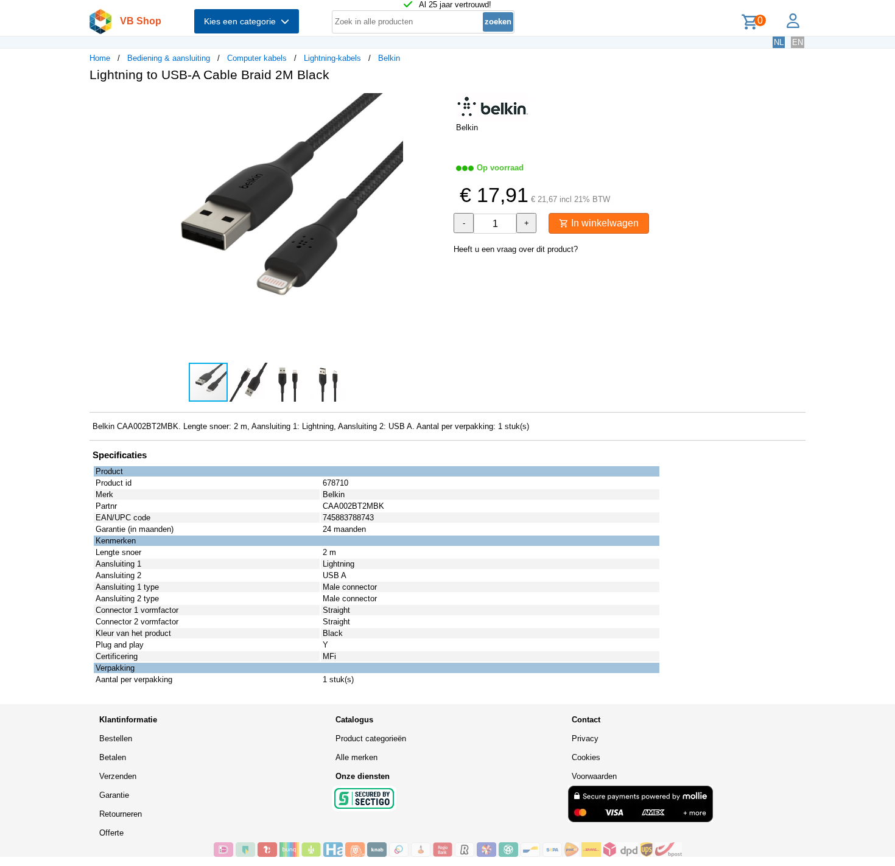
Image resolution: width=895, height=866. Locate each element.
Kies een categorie (242, 21)
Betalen (112, 757)
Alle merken (356, 757)
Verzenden (117, 776)
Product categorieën (370, 738)
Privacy (585, 738)
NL (779, 42)
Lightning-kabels (332, 58)
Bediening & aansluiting (168, 58)
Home (100, 58)
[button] (436, 104)
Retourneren (120, 814)
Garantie (114, 795)
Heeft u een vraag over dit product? (516, 249)
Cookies (586, 757)
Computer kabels (257, 58)
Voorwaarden (594, 776)
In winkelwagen (604, 223)
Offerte (111, 832)
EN (797, 42)
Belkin (389, 58)
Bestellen (115, 738)
